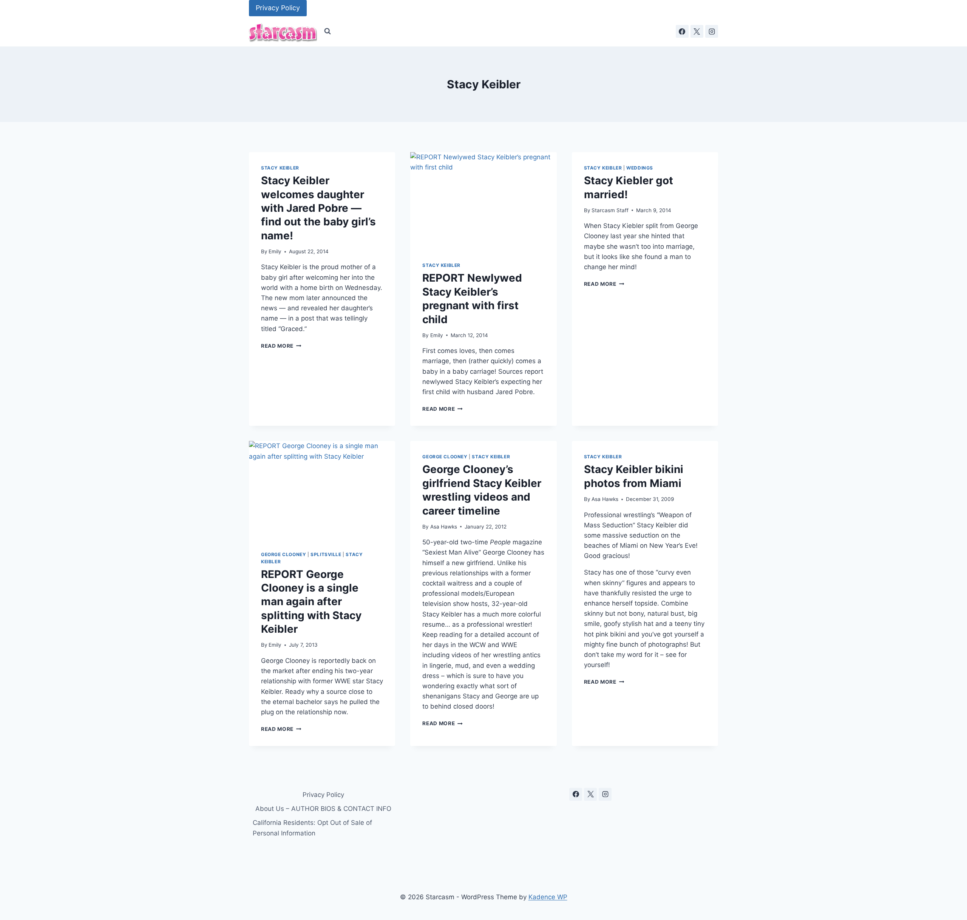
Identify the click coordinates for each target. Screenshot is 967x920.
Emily (275, 251)
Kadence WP (547, 897)
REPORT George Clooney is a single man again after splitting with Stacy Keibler (311, 602)
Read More (281, 346)
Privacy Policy (278, 8)
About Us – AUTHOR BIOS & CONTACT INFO (323, 808)
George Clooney (283, 554)
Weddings (639, 168)
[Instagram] (711, 31)
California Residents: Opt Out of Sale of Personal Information (312, 828)
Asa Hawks (443, 527)
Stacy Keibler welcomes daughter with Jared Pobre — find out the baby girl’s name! (318, 208)
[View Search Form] (327, 31)
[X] (696, 31)
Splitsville (325, 554)
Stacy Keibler (280, 168)
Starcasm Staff (610, 210)
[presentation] (483, 201)
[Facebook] (682, 31)
